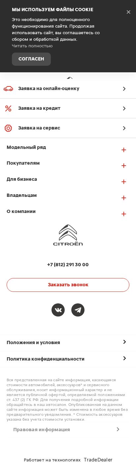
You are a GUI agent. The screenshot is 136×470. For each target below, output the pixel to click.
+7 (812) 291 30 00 (126, 83)
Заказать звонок (68, 284)
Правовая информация (41, 429)
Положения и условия (33, 342)
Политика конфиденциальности (46, 359)
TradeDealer (98, 460)
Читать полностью (32, 46)
